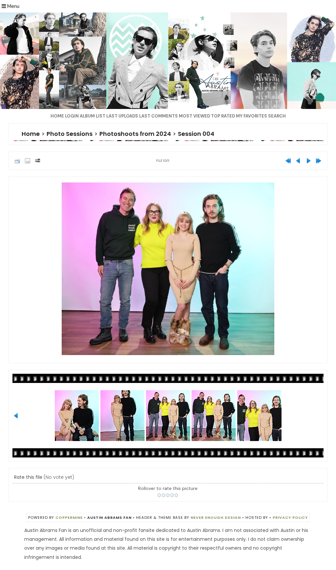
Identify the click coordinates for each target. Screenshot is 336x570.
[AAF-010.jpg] (167, 268)
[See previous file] (298, 161)
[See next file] (308, 161)
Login (72, 116)
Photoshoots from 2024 (135, 134)
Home (57, 116)
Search (277, 116)
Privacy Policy (290, 517)
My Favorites (251, 116)
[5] (176, 495)
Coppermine (69, 517)
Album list (92, 116)
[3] (168, 495)
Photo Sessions (70, 134)
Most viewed (194, 116)
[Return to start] (288, 161)
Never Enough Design (216, 517)
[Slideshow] (37, 161)
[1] (159, 495)
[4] (172, 495)
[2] (163, 495)
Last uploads (122, 116)
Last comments (158, 116)
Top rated (223, 116)
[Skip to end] (318, 161)
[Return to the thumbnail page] (17, 161)
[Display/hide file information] (27, 161)
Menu (12, 6)
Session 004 (196, 134)
